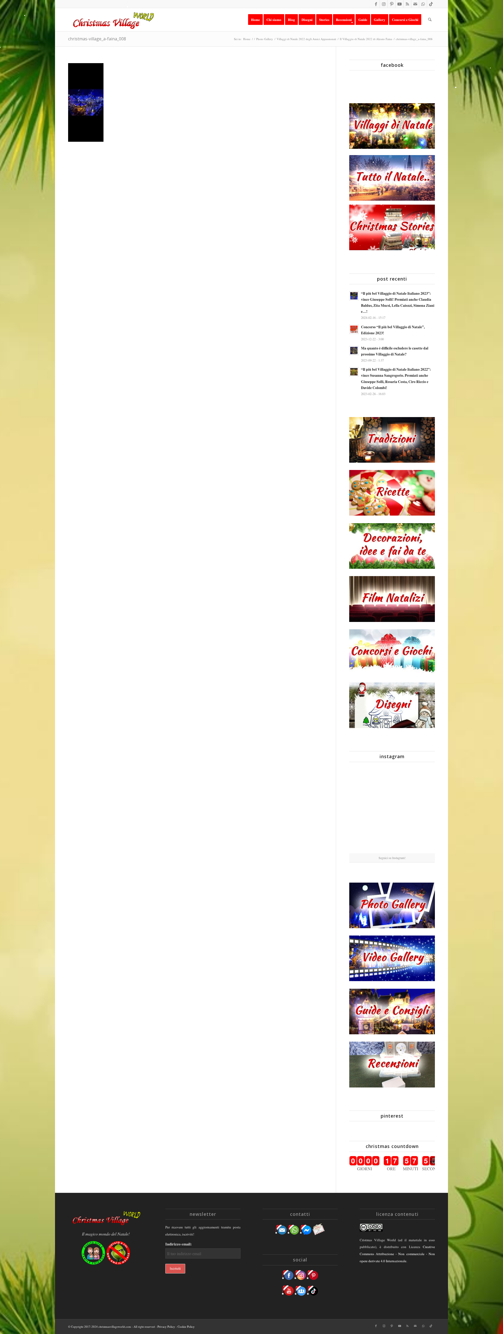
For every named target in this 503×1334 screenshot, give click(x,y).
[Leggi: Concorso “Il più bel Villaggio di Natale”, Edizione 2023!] (354, 329)
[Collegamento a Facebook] (376, 4)
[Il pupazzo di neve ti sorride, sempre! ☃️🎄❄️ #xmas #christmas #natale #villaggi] (392, 780)
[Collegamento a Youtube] (399, 4)
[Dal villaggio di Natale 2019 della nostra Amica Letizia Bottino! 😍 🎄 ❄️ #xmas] (363, 809)
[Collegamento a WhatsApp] (423, 4)
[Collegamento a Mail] (415, 4)
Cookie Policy (186, 1326)
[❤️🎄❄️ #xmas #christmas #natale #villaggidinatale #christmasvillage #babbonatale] (421, 809)
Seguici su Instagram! (392, 858)
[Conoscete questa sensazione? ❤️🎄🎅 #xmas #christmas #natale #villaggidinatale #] (363, 780)
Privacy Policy (166, 1326)
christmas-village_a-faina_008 (97, 39)
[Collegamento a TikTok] (431, 4)
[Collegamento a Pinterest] (391, 4)
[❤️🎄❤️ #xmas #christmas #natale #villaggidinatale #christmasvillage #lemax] (421, 838)
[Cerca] (430, 19)
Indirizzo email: (178, 1244)
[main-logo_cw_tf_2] (112, 19)
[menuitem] (255, 19)
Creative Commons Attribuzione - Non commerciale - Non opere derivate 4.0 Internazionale (397, 1253)
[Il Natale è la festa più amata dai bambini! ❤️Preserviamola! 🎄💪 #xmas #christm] (421, 780)
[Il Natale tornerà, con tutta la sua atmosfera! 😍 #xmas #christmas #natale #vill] (392, 809)
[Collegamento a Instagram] (383, 4)
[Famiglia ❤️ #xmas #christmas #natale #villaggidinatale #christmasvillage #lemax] (392, 838)
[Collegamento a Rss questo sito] (407, 4)
